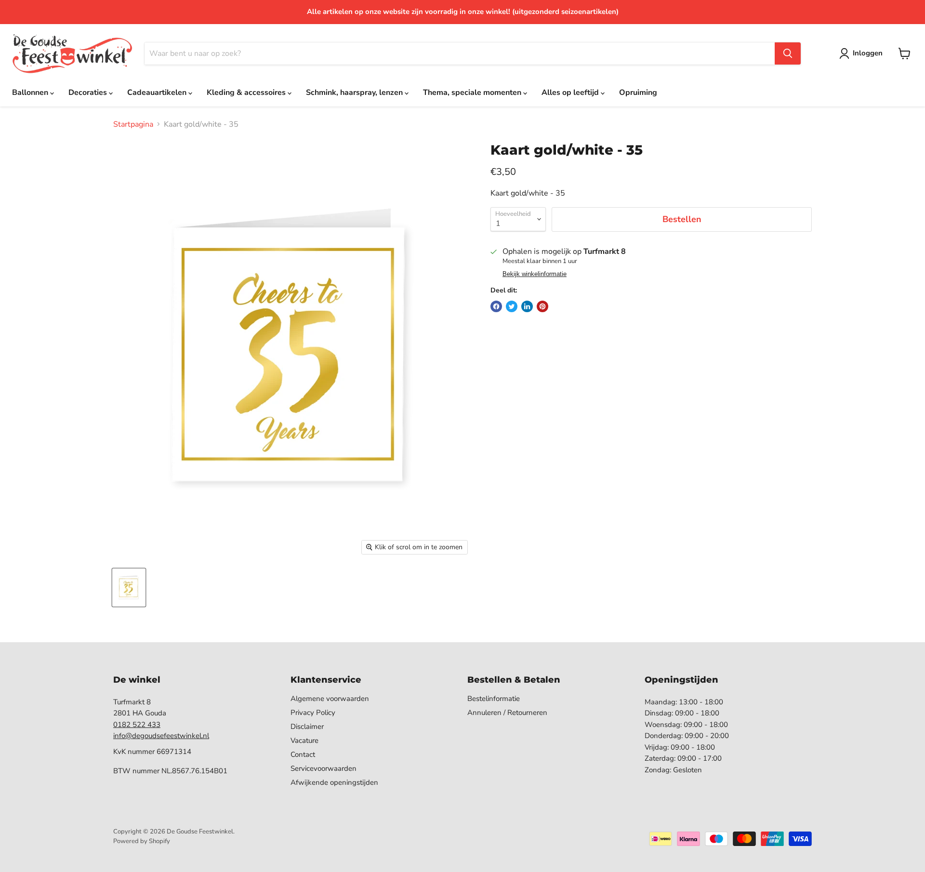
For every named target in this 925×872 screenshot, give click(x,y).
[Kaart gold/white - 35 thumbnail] (128, 587)
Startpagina (133, 124)
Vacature (304, 740)
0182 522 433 (136, 724)
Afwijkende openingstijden (334, 782)
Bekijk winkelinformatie (534, 274)
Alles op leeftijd (571, 92)
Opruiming (638, 92)
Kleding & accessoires (247, 92)
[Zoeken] (788, 53)
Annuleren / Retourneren (507, 712)
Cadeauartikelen (157, 92)
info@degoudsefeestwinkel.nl (161, 735)
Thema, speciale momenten (473, 92)
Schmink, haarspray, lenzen (355, 92)
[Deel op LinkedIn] (527, 306)
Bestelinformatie (493, 698)
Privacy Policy (313, 712)
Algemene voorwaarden (330, 698)
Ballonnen (31, 92)
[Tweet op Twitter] (511, 306)
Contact (303, 754)
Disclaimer (307, 726)
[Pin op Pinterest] (542, 306)
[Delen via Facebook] (496, 306)
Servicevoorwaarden (324, 768)
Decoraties (88, 92)
